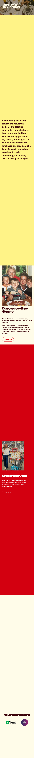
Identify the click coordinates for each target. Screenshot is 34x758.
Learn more (8, 339)
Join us (6, 493)
